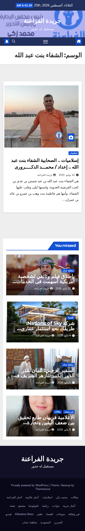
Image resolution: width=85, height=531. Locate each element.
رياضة (45, 505)
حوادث (56, 505)
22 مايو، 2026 (63, 288)
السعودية (45, 522)
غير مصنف (68, 412)
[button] (13, 41)
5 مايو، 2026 (64, 382)
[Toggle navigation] (45, 42)
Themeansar (42, 489)
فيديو (9, 514)
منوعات (60, 514)
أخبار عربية (69, 505)
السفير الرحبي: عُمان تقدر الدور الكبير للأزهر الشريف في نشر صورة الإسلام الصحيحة (44, 375)
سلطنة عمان (68, 270)
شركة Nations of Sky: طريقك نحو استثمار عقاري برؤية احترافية (48, 328)
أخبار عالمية (32, 497)
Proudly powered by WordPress (30, 485)
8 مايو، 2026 (64, 335)
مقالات (57, 412)
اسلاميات (73, 153)
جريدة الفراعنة (42, 20)
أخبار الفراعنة (14, 497)
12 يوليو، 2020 (67, 174)
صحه (12, 505)
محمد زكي (61, 497)
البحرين (58, 522)
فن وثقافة (73, 514)
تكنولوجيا (34, 505)
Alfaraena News (24, 514)
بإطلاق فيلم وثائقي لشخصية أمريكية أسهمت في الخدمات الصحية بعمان (45, 281)
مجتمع (21, 505)
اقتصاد (70, 317)
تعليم (39, 514)
